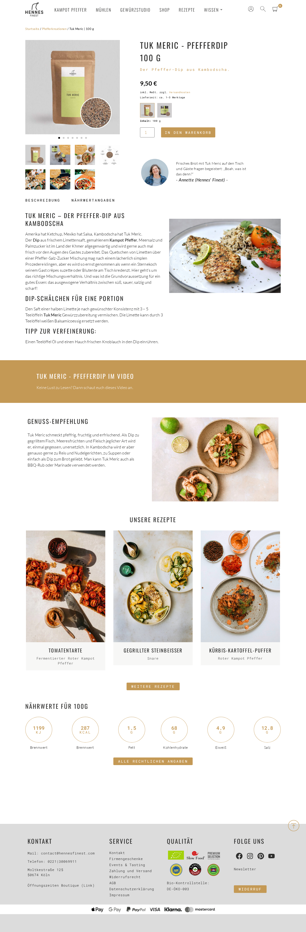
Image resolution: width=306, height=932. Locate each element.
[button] (59, 138)
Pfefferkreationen (54, 29)
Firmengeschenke (126, 858)
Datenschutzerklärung (131, 889)
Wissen (211, 9)
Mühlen (103, 9)
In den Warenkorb (188, 132)
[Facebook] (239, 856)
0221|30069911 (62, 861)
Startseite (32, 29)
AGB (112, 883)
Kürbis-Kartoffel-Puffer (240, 650)
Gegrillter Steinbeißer (153, 650)
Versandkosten (179, 92)
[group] (72, 87)
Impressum (119, 895)
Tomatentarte (66, 650)
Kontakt (117, 852)
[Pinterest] (260, 856)
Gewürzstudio (135, 9)
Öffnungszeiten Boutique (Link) (61, 885)
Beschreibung (42, 200)
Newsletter (245, 869)
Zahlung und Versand (130, 871)
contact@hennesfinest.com (68, 853)
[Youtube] (271, 856)
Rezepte (187, 9)
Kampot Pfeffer (70, 9)
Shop (164, 9)
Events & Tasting (127, 865)
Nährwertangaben (93, 200)
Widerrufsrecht (125, 877)
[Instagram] (250, 856)
